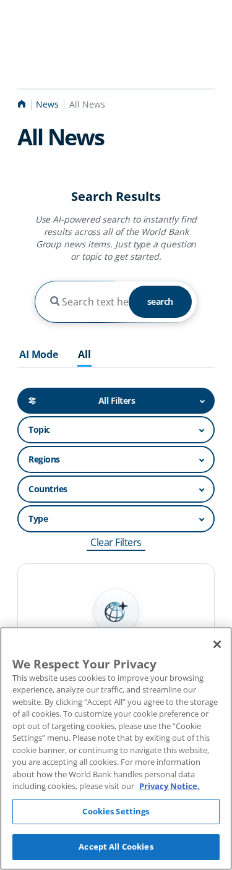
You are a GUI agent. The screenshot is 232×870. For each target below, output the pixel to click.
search (160, 301)
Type (38, 518)
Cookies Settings (115, 811)
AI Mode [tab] (38, 355)
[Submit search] (54, 301)
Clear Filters (116, 542)
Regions (44, 459)
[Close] (217, 644)
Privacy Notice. (169, 785)
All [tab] (84, 355)
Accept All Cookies (116, 846)
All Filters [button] (116, 400)
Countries (47, 489)
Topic (39, 429)
